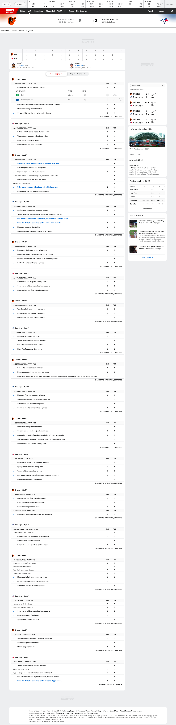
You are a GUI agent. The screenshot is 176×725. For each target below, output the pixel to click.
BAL (15, 54)
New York (133, 193)
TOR (15, 59)
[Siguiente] (162, 4)
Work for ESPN (80, 713)
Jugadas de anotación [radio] (78, 74)
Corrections (93, 713)
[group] (147, 95)
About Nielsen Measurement (131, 711)
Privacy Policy (46, 711)
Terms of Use (34, 711)
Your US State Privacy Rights (64, 711)
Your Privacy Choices (37, 713)
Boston (132, 197)
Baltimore (133, 200)
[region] (74, 55)
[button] (168, 11)
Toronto (133, 204)
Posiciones (147, 209)
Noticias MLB (147, 258)
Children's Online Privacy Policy (89, 711)
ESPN (9, 11)
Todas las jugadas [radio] (56, 74)
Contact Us (51, 713)
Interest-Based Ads (110, 711)
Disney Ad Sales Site (65, 713)
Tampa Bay (134, 189)
